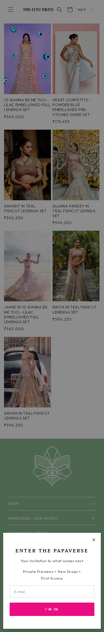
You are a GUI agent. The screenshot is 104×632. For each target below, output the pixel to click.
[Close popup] (94, 539)
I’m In (51, 609)
